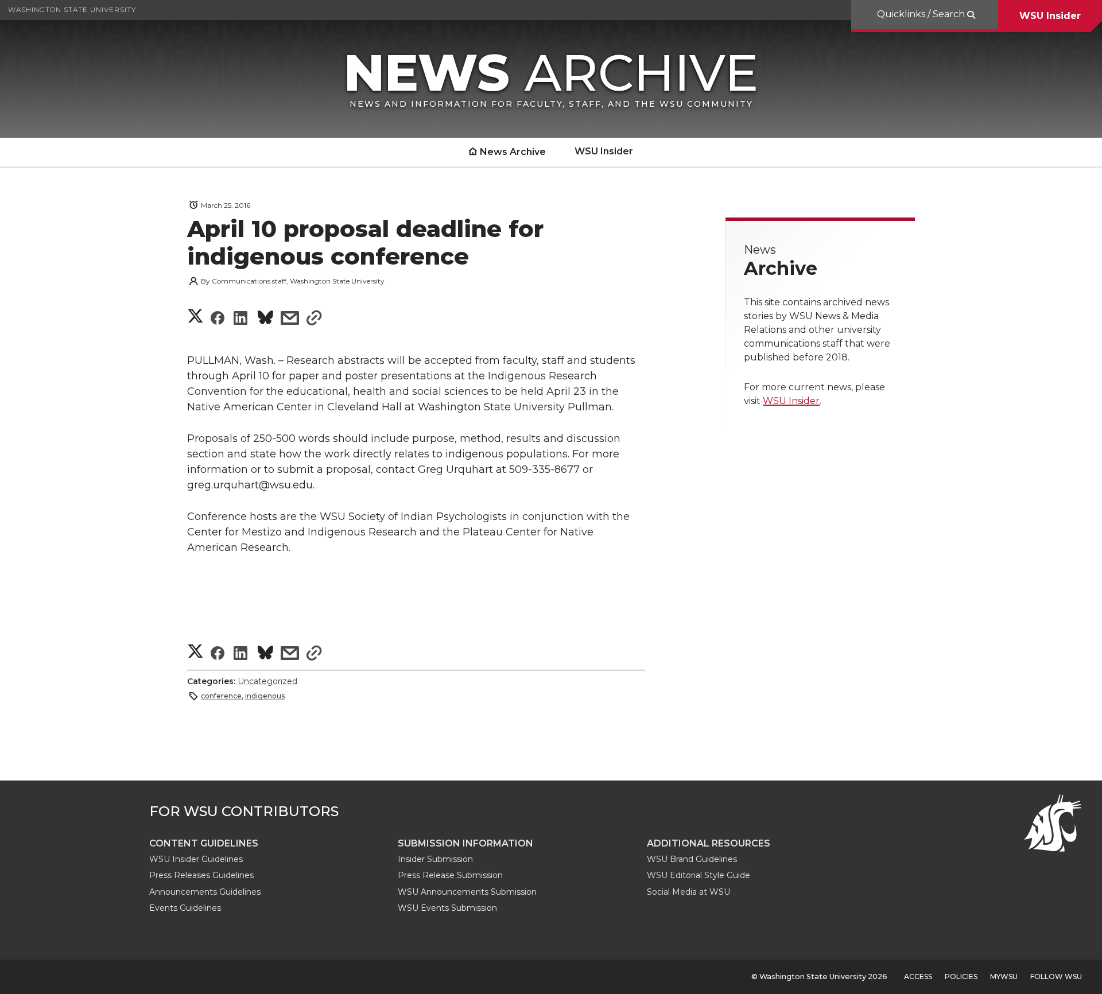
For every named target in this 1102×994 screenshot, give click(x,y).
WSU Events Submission (447, 908)
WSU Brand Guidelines (692, 859)
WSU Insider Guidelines (196, 859)
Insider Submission (435, 859)
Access (918, 976)
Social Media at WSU (688, 892)
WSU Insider (1050, 15)
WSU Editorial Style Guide (698, 875)
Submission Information (465, 843)
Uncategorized (267, 681)
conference (221, 696)
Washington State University (72, 9)
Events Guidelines (185, 908)
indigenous (265, 696)
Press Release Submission (450, 875)
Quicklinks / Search (922, 14)
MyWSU (1004, 976)
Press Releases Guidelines (201, 875)
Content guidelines (203, 843)
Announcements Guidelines (205, 892)
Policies (961, 976)
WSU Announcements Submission (467, 892)
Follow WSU (1056, 976)
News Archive (513, 151)
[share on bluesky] (265, 319)
